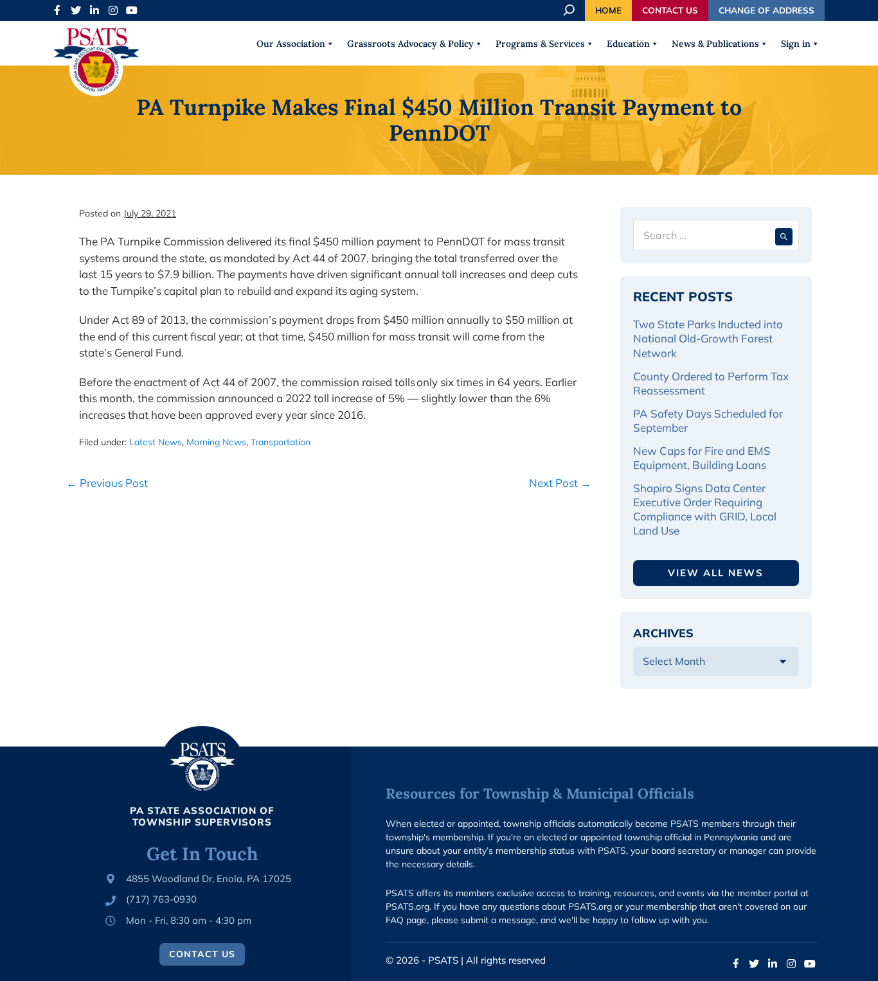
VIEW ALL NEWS (716, 573)
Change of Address (766, 9)
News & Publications (715, 43)
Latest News (155, 442)
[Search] (784, 235)
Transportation (280, 442)
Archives (663, 633)
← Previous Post (107, 483)
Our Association (290, 43)
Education (628, 43)
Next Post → (560, 483)
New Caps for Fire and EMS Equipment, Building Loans (702, 458)
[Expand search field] (570, 10)
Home (608, 9)
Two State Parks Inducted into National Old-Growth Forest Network (708, 338)
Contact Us (670, 9)
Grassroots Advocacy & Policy (410, 43)
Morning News (216, 442)
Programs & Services (540, 43)
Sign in (796, 43)
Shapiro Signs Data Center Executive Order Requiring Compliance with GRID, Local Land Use (704, 509)
